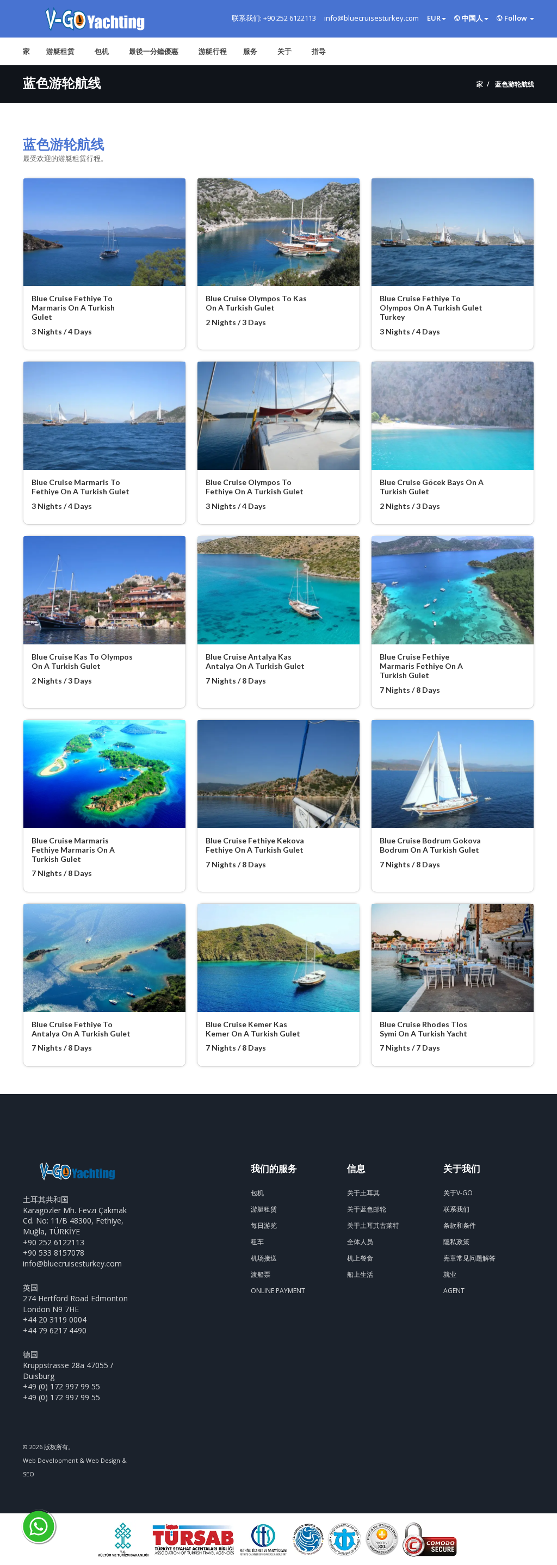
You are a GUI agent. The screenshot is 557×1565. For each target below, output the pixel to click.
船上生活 (360, 1274)
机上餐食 (360, 1258)
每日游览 (264, 1225)
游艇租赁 (60, 51)
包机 (102, 51)
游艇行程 (213, 51)
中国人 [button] (471, 18)
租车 (257, 1241)
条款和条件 (459, 1225)
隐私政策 (456, 1241)
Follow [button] (516, 18)
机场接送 (264, 1258)
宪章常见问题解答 (469, 1258)
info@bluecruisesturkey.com (72, 1263)
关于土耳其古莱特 (373, 1225)
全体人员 (360, 1241)
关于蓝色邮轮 (366, 1209)
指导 (319, 51)
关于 (284, 51)
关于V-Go (458, 1192)
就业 (449, 1274)
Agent (454, 1290)
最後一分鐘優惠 (153, 51)
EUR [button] (434, 18)
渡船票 (260, 1274)
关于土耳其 (363, 1192)
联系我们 (456, 1209)
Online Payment (278, 1290)
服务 (250, 51)
